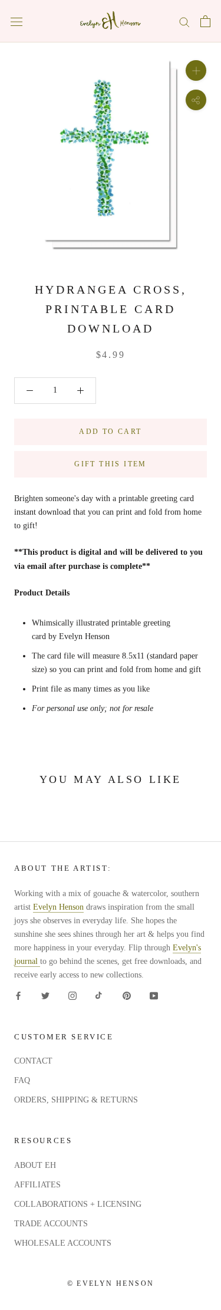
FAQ (22, 1080)
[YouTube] (154, 995)
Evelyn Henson (58, 907)
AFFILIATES (37, 1184)
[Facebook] (18, 995)
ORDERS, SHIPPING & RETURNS (76, 1099)
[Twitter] (45, 995)
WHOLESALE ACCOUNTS (62, 1243)
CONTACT (33, 1060)
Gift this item (110, 464)
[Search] (184, 22)
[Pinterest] (127, 995)
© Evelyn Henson (110, 1283)
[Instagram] (72, 995)
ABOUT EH (35, 1165)
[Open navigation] (16, 21)
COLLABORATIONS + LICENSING (77, 1204)
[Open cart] (205, 21)
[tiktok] (99, 995)
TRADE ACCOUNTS (51, 1223)
